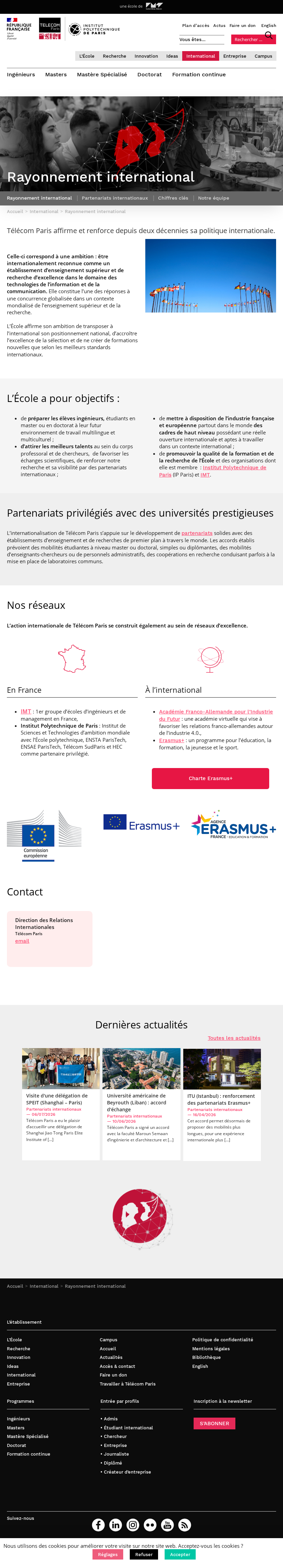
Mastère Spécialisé (102, 74)
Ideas (172, 56)
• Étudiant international (126, 1427)
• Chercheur (113, 1436)
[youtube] (167, 1525)
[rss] (184, 1525)
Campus (263, 56)
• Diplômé (111, 1463)
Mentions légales (211, 1348)
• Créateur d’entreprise (125, 1472)
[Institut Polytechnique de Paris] (94, 34)
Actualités (111, 1357)
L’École (87, 56)
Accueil (15, 1286)
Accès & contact (117, 1366)
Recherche (114, 56)
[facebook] (98, 1525)
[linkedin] (115, 1525)
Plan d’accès (195, 25)
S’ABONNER (214, 1423)
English (268, 25)
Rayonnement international (95, 1286)
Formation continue (199, 74)
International (200, 56)
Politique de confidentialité (222, 1339)
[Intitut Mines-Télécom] (154, 6)
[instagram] (132, 1525)
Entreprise (234, 56)
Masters (56, 74)
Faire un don (243, 25)
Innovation (146, 56)
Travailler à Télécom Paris (128, 1384)
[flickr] (150, 1525)
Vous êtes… (192, 39)
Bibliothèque (206, 1357)
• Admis (109, 1418)
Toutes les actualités (234, 1038)
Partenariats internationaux (115, 198)
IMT (205, 475)
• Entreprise (113, 1445)
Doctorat (149, 74)
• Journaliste (114, 1454)
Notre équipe (213, 198)
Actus (219, 25)
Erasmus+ (171, 740)
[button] (107, 1554)
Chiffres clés (173, 198)
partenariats (197, 533)
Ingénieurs (21, 74)
